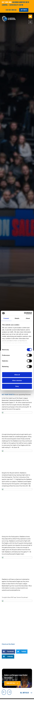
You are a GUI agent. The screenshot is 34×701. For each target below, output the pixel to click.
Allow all (17, 374)
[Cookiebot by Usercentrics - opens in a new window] (24, 313)
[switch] (29, 355)
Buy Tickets (24, 10)
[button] (8, 651)
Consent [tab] (6, 318)
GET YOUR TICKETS (8, 394)
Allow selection (17, 380)
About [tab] (28, 318)
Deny (17, 386)
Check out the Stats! (8, 644)
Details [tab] (17, 318)
